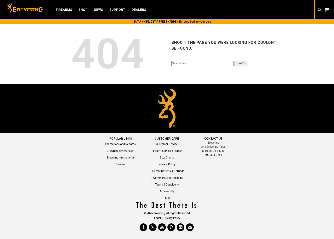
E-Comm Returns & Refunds (167, 171)
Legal (157, 218)
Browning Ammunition (120, 150)
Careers (120, 164)
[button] (64, 10)
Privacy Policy (167, 164)
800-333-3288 (213, 154)
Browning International (120, 157)
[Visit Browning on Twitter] (153, 227)
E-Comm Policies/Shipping (167, 177)
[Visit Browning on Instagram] (180, 227)
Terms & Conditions (167, 184)
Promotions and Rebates (120, 144)
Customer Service (167, 144)
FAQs (167, 198)
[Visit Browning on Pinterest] (171, 227)
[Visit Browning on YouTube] (162, 227)
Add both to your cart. (197, 21)
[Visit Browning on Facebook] (143, 227)
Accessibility (167, 191)
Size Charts (167, 157)
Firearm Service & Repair (167, 150)
